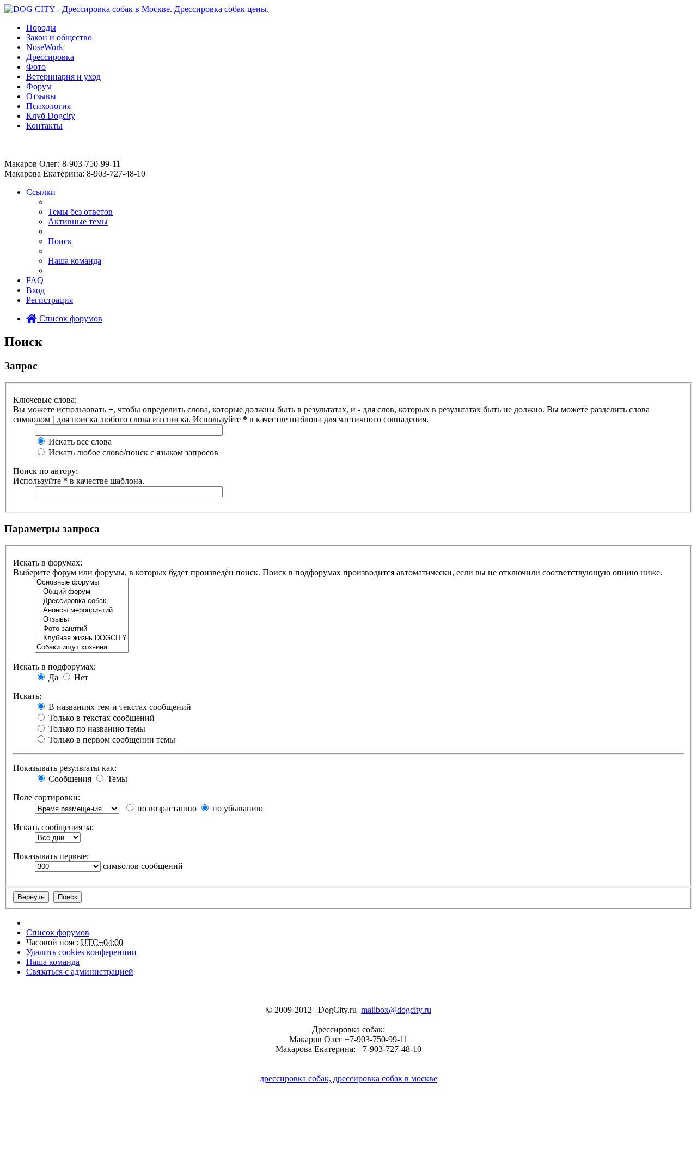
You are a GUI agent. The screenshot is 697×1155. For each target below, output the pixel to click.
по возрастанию (166, 808)
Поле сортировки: (46, 797)
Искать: (27, 696)
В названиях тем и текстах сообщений (118, 707)
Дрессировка (50, 57)
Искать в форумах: (47, 562)
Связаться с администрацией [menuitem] (79, 971)
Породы (41, 27)
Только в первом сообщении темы (110, 739)
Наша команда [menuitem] (74, 260)
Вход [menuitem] (35, 290)
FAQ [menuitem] (35, 280)
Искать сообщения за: (53, 827)
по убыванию (236, 808)
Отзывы (41, 96)
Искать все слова (79, 441)
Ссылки (41, 192)
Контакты (44, 125)
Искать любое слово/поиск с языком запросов (132, 452)
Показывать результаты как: (65, 768)
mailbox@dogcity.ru (396, 1009)
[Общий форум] (81, 592)
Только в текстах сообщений (100, 717)
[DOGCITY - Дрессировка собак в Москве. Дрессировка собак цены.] (136, 9)
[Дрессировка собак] (81, 601)
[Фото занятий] (81, 629)
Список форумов (69, 318)
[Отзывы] (81, 619)
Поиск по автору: (45, 471)
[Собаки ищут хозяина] (81, 647)
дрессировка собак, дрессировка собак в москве (348, 1078)
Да (52, 677)
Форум (39, 86)
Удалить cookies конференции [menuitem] (81, 952)
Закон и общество (59, 37)
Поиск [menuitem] (60, 241)
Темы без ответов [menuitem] (80, 211)
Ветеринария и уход (63, 76)
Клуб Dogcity (50, 115)
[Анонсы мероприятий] (81, 610)
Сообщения (68, 778)
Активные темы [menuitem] (78, 221)
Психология (48, 106)
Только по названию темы (95, 728)
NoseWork (44, 47)
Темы (116, 778)
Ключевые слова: (45, 399)
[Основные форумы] (81, 582)
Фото (36, 66)
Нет (80, 677)
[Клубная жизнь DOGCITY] (81, 638)
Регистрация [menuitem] (49, 300)
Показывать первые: (51, 856)
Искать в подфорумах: (54, 666)
